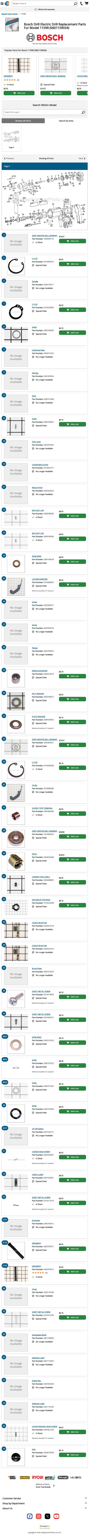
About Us (7, 1508)
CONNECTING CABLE (41, 877)
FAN (33, 1449)
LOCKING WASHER (39, 579)
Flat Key (35, 373)
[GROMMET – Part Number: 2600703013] (19, 65)
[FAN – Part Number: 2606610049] (16, 1457)
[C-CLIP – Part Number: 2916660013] (16, 266)
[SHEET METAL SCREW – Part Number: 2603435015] (16, 1022)
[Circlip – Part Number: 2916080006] (16, 793)
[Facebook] (30, 1516)
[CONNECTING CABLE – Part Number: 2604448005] (16, 884)
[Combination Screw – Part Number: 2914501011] (16, 472)
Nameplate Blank (39, 1335)
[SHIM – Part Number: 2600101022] (16, 1068)
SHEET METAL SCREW (41, 991)
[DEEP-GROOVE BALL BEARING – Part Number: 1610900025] (16, 839)
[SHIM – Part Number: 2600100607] (16, 426)
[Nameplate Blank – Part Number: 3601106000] (16, 1342)
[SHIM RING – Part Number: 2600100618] (16, 564)
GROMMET (8, 76)
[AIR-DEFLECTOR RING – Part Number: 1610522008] (16, 907)
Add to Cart (21, 93)
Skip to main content (44, 23)
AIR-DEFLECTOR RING (41, 900)
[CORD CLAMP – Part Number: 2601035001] (16, 1182)
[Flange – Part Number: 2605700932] (16, 655)
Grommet (36, 1220)
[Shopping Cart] (86, 3)
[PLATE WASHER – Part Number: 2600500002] (16, 724)
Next (81, 158)
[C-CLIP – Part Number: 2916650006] (16, 312)
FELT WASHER (38, 694)
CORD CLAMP (37, 1174)
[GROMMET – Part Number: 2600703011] (16, 1251)
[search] (75, 3)
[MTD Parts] (50, 1477)
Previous (10, 158)
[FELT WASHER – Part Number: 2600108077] (16, 701)
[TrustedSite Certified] (44, 1527)
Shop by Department (14, 1503)
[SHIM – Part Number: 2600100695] (16, 335)
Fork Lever (36, 442)
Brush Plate (37, 968)
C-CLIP (35, 258)
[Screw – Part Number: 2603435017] (16, 610)
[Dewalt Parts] (24, 1477)
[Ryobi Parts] (37, 1477)
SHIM (34, 327)
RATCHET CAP (38, 510)
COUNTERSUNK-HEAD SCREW (44, 1426)
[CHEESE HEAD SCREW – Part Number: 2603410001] (16, 1159)
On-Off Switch (37, 1129)
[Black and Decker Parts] (12, 1477)
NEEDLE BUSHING (39, 671)
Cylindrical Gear (38, 350)
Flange (35, 648)
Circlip (34, 785)
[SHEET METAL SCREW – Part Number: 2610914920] (16, 999)
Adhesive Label (38, 1358)
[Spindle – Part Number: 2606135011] (16, 289)
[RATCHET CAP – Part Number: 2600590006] (16, 518)
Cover (34, 1289)
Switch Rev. (36, 1381)
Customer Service (12, 1498)
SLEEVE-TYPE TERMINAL (42, 808)
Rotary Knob (37, 487)
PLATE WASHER (38, 716)
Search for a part (12, 112)
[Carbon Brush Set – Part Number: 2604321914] (16, 930)
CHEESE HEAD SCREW (41, 1152)
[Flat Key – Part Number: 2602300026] (16, 381)
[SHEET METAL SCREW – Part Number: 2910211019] (16, 1205)
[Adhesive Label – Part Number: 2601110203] (16, 1365)
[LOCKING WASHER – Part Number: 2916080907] (16, 587)
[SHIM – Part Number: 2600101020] (16, 1091)
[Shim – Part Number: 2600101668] (16, 403)
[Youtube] (56, 1516)
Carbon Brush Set (39, 923)
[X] (47, 1516)
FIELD (34, 854)
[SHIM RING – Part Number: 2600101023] (16, 1045)
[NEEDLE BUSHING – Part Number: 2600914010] (16, 678)
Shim (34, 396)
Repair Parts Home (9, 14)
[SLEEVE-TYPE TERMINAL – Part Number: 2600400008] (16, 816)
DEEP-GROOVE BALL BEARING (52, 76)
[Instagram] (38, 1516)
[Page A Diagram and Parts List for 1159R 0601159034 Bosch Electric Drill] (45, 200)
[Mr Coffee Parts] (75, 1477)
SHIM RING (36, 556)
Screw (34, 602)
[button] (2, 3)
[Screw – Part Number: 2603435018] (16, 632)
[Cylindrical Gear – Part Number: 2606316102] (16, 358)
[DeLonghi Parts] (63, 1477)
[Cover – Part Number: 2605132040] (16, 1297)
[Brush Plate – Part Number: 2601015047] (16, 976)
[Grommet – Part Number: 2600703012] (16, 1228)
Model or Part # (19, 3)
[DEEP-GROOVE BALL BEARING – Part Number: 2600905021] (55, 65)
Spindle (35, 281)
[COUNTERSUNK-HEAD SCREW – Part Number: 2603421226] (16, 1434)
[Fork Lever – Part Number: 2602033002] (16, 449)
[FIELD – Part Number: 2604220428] (16, 862)
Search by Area (66, 120)
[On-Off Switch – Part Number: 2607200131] (16, 1136)
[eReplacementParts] (7, 3)
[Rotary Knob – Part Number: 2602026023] (16, 495)
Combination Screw (40, 464)
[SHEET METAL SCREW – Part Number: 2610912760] (16, 1320)
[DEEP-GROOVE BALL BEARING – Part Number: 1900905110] (16, 243)
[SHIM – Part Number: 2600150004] (16, 1113)
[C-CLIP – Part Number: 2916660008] (16, 770)
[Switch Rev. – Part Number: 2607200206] (16, 1388)
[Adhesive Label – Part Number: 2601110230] (16, 1411)
